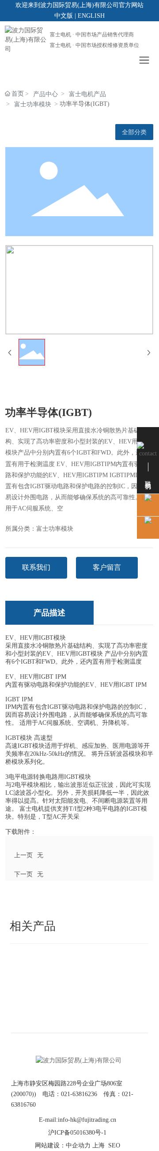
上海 (98, 1145)
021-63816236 (79, 1094)
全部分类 (134, 132)
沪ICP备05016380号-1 (77, 1132)
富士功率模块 (32, 104)
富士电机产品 (87, 94)
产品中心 (45, 94)
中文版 (63, 15)
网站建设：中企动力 (63, 1145)
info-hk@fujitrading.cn (87, 1119)
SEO (114, 1145)
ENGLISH (91, 15)
